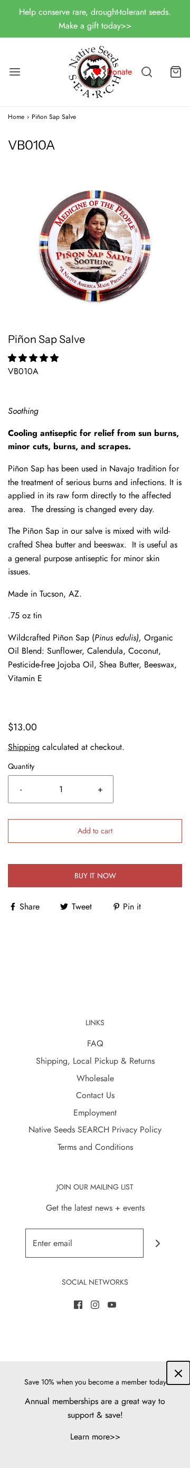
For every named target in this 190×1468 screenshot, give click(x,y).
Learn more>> (95, 1436)
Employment (95, 1113)
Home (16, 117)
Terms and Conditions (95, 1147)
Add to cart (95, 830)
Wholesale (95, 1078)
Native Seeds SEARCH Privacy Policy (95, 1129)
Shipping (24, 747)
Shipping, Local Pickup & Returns (95, 1061)
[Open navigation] (14, 72)
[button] (95, 244)
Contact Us (95, 1095)
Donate (119, 72)
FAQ (95, 1043)
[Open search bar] (146, 72)
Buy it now (95, 875)
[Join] (158, 1243)
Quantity (21, 766)
